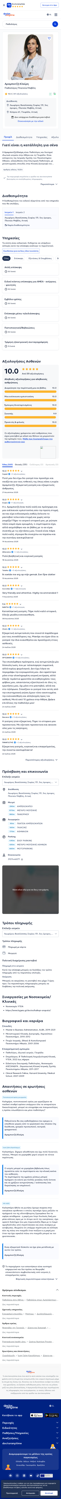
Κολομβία (41, 1461)
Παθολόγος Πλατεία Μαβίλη (20, 87)
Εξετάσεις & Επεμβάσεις (40, 258)
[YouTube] (31, 1475)
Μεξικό (33, 1461)
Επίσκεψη (18, 258)
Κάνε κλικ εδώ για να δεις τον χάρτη (31, 889)
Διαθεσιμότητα (24, 137)
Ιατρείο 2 (20, 212)
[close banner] (4, 5)
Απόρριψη (30, 1493)
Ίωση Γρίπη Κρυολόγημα (29, 1355)
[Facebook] (10, 1475)
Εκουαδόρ (20, 1465)
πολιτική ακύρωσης (25, 986)
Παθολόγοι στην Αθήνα (13, 1300)
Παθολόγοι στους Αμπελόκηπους (41, 1300)
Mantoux (29, 1314)
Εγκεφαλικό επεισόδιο (12, 1314)
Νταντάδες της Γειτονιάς (13, 1327)
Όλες (6, 258)
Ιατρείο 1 (9, 212)
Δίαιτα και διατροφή (37, 1327)
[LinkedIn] (24, 1475)
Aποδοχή (49, 1493)
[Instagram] (17, 1475)
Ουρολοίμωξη (8, 1355)
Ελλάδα (19, 1461)
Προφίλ (8, 136)
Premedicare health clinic (14, 1341)
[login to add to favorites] (49, 38)
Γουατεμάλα (31, 1465)
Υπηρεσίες (41, 137)
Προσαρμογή (12, 1493)
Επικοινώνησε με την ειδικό (30, 121)
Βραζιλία (41, 1465)
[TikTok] (37, 1475)
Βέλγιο (26, 1461)
